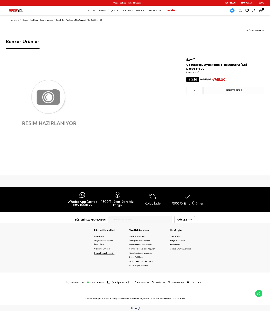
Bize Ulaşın (99, 236)
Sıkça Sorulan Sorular (103, 240)
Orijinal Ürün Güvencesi (180, 249)
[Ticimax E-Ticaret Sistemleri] (135, 308)
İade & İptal (99, 244)
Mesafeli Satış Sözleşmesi (140, 244)
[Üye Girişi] (253, 10)
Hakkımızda (175, 244)
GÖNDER (182, 219)
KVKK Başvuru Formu (138, 265)
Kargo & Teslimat (177, 240)
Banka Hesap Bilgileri (103, 253)
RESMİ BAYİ (230, 3)
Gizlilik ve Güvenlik (102, 249)
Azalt (189, 90)
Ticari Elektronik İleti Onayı (141, 261)
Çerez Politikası (136, 257)
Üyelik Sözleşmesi (137, 236)
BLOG (261, 3)
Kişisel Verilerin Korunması (140, 253)
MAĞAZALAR (247, 3)
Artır (199, 90)
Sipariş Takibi (175, 236)
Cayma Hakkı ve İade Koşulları (142, 249)
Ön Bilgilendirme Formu (139, 240)
